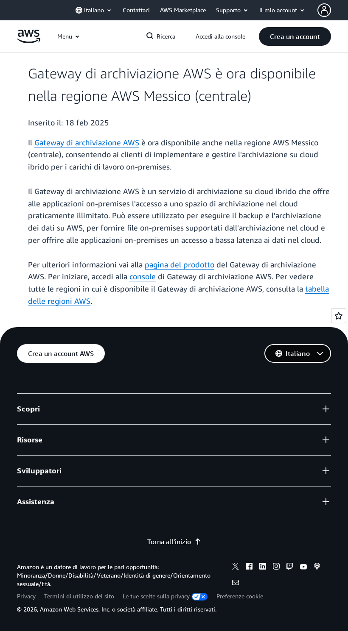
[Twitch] (289, 567)
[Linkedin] (262, 567)
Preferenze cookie (239, 596)
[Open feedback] (338, 315)
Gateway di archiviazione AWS (86, 142)
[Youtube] (303, 567)
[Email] (235, 583)
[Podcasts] (317, 567)
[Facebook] (249, 567)
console (142, 276)
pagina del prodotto (179, 264)
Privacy (26, 596)
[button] (295, 36)
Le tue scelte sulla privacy (156, 596)
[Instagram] (276, 567)
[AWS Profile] (324, 10)
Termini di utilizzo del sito (79, 596)
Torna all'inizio (169, 541)
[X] (235, 567)
